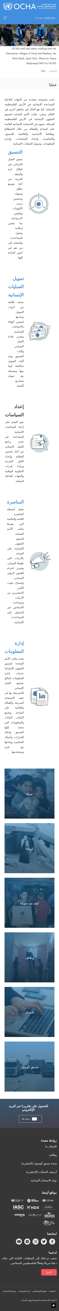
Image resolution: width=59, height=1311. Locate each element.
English (49, 18)
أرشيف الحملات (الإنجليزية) (41, 1171)
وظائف (53, 1154)
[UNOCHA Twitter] (44, 1241)
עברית (39, 18)
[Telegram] (27, 1241)
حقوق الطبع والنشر (39, 1291)
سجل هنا (26, 1119)
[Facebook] (52, 1241)
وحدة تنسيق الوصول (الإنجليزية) (39, 1163)
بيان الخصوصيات (24, 1291)
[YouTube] (19, 1241)
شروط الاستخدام (9, 1291)
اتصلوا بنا (52, 1291)
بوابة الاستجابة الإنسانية (44, 1180)
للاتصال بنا (51, 1146)
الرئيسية (53, 71)
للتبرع (48, 1272)
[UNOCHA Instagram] (36, 1241)
